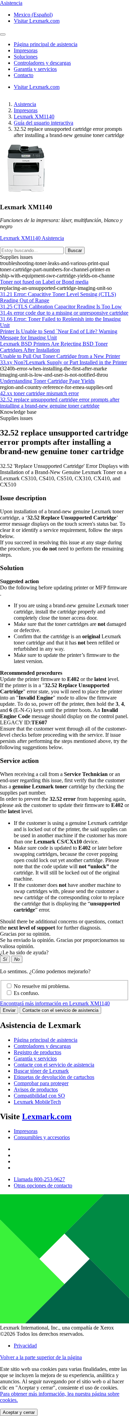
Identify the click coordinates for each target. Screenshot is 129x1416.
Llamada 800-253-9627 (39, 1179)
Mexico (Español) (33, 15)
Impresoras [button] (25, 50)
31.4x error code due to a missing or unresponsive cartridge (64, 313)
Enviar (9, 1010)
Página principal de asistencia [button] (45, 44)
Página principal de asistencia (45, 1040)
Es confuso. (26, 993)
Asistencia (25, 104)
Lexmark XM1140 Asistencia (32, 238)
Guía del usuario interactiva (43, 123)
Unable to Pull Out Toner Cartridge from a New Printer (60, 356)
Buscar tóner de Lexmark (41, 1071)
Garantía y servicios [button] (35, 69)
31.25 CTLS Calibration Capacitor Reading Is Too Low (61, 307)
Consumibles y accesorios (42, 1137)
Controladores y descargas (42, 1046)
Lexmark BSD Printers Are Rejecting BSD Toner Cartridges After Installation (54, 347)
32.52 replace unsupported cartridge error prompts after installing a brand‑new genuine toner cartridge (59, 403)
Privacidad (25, 1346)
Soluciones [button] (25, 57)
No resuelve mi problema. (42, 986)
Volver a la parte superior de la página (41, 1357)
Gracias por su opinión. (25, 934)
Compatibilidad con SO (39, 1096)
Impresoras (25, 110)
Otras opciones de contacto (43, 1185)
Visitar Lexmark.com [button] (37, 21)
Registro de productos (37, 1052)
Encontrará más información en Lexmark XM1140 (55, 1003)
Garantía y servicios (35, 1058)
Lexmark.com (47, 1116)
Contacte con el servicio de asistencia (60, 1010)
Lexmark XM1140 (34, 116)
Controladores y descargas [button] (42, 63)
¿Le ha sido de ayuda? (24, 952)
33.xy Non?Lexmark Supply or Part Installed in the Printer (63, 362)
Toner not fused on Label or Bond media (44, 282)
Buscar (75, 250)
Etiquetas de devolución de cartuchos (54, 1077)
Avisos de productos (36, 1089)
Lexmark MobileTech (37, 1102)
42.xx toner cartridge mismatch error (39, 393)
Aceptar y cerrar (19, 1412)
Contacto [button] (23, 75)
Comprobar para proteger (41, 1083)
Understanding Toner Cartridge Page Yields (47, 381)
